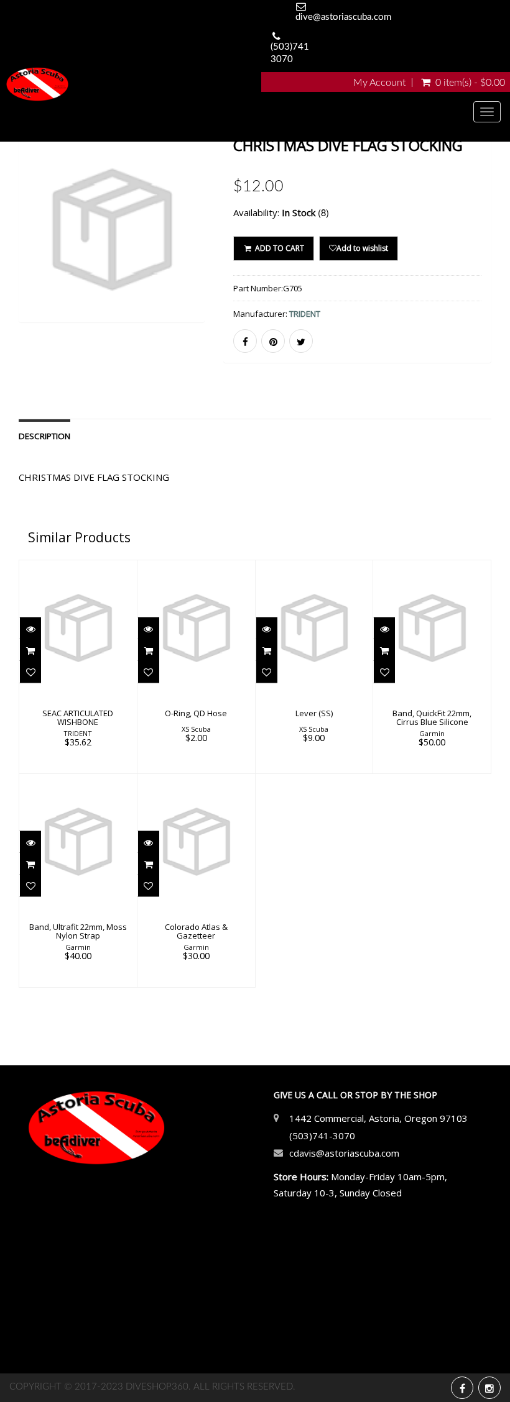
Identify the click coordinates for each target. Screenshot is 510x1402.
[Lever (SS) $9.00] (314, 665)
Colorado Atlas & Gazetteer (196, 931)
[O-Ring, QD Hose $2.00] (196, 665)
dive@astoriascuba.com (343, 17)
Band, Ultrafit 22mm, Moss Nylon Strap (78, 931)
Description (44, 436)
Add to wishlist (362, 248)
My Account (379, 82)
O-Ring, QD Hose (196, 713)
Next (197, 247)
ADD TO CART (278, 248)
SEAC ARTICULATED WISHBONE (77, 717)
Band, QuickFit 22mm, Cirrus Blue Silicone (431, 717)
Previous (28, 247)
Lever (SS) (314, 713)
